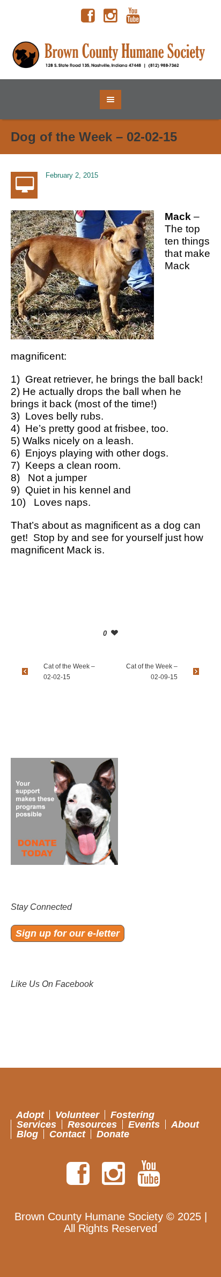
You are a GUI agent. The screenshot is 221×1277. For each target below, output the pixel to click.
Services (36, 1124)
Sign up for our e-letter (68, 933)
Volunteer (77, 1115)
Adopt (30, 1115)
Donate (113, 1134)
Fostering (132, 1115)
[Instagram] (110, 16)
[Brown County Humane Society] (110, 55)
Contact (67, 1134)
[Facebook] (88, 16)
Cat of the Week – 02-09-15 (152, 672)
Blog (27, 1134)
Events (144, 1124)
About (185, 1124)
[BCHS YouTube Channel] (133, 16)
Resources (92, 1124)
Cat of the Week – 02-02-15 (69, 672)
